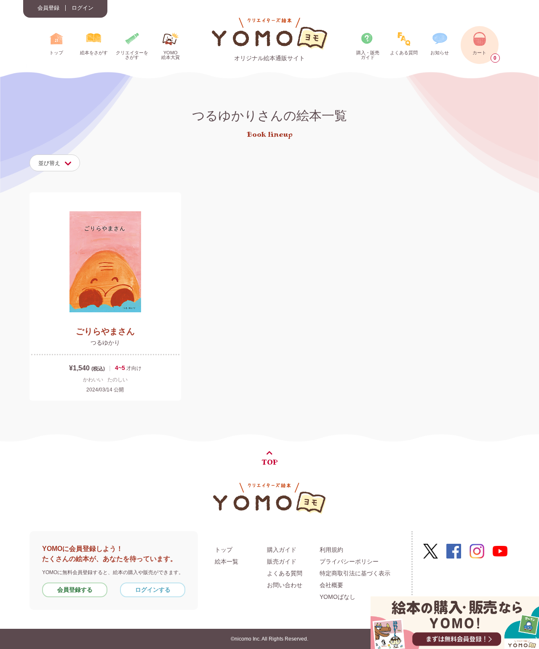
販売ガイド (281, 561)
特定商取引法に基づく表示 (355, 573)
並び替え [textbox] (49, 163)
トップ (223, 549)
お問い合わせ (284, 585)
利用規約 (331, 549)
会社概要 (331, 585)
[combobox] (54, 162)
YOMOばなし (337, 596)
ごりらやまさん (105, 331)
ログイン (82, 8)
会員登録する (75, 589)
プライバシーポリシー (349, 561)
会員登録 (48, 8)
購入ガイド (281, 549)
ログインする (153, 589)
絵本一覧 (226, 561)
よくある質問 (284, 573)
